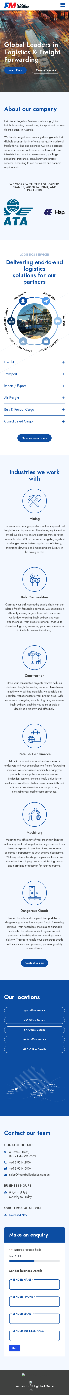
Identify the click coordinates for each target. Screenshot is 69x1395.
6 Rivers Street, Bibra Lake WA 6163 (22, 1154)
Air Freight (11, 397)
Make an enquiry (46, 70)
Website (20, 1386)
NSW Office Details (34, 1039)
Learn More (15, 70)
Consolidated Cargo (18, 421)
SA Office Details (34, 1030)
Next (14, 1348)
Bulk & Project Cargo (19, 409)
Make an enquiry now (34, 438)
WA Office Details (34, 1010)
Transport (10, 374)
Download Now (18, 1215)
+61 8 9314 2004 (20, 1162)
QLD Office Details (34, 1049)
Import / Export (15, 385)
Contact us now (34, 963)
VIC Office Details (34, 1020)
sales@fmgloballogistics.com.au (29, 1174)
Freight (9, 362)
